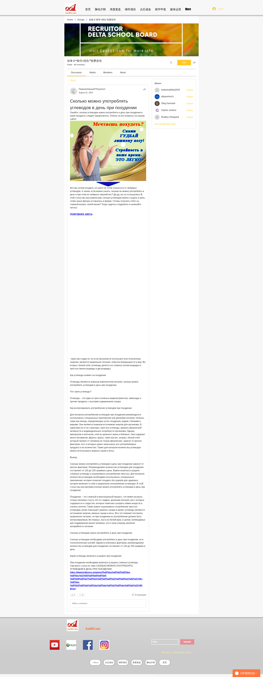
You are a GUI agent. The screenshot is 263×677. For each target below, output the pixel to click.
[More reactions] (81, 595)
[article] (108, 348)
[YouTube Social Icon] (72, 645)
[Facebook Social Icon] (105, 645)
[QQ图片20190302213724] (88, 645)
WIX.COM (152, 676)
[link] (76, 72)
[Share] (144, 89)
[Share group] (194, 62)
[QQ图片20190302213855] (121, 645)
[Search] (171, 62)
